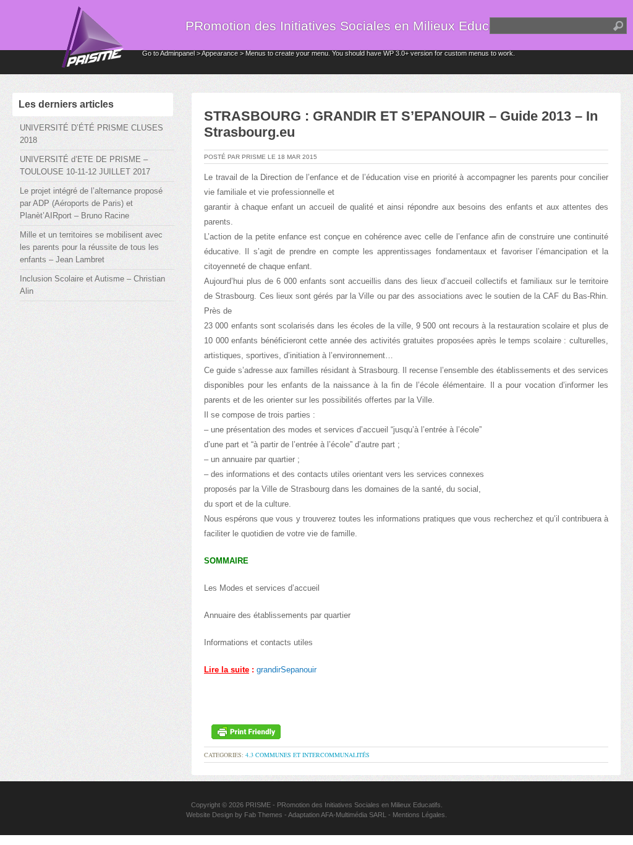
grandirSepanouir (286, 669)
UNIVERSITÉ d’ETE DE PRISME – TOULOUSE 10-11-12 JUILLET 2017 (85, 165)
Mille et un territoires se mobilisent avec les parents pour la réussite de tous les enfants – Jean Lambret (91, 247)
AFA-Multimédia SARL (353, 814)
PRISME (258, 805)
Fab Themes (263, 814)
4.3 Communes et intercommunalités (307, 754)
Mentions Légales (419, 814)
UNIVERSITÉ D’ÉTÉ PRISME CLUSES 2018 (91, 134)
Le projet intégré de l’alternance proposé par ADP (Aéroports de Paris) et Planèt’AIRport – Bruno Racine (91, 203)
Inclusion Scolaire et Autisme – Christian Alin (92, 285)
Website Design (209, 814)
